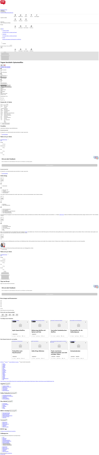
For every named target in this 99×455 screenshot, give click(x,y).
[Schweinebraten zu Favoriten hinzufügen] (85, 343)
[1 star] (2, 315)
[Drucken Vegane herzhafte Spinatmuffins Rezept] (1, 65)
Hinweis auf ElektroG (6, 442)
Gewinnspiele (4, 389)
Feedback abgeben (49, 165)
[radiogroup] (49, 315)
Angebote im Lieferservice (6, 386)
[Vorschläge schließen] (1, 47)
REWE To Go (4, 423)
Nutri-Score (4, 417)
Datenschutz (4, 438)
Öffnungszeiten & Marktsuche (7, 415)
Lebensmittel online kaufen (6, 395)
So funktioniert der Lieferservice (7, 396)
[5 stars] (17, 315)
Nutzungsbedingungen (6, 440)
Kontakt (3, 408)
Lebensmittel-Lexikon (6, 413)
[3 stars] (10, 315)
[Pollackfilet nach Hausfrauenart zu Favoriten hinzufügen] (27, 343)
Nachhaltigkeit (4, 403)
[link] (50, 31)
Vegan (5, 66)
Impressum (4, 439)
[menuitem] (15, 15)
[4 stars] (13, 315)
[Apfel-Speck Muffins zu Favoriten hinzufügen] (27, 322)
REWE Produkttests (5, 390)
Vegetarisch (2, 66)
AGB (3, 437)
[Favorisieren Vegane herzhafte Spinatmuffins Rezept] (4, 65)
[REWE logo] (2, 28)
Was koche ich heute (5, 416)
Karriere (3, 405)
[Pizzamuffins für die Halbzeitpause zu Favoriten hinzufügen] (85, 322)
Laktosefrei (8, 66)
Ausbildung (4, 406)
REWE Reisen (4, 422)
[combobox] (5, 46)
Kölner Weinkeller (5, 426)
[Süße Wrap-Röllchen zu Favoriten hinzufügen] (47, 343)
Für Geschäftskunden (5, 398)
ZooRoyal (4, 425)
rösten (26, 231)
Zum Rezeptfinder (5, 134)
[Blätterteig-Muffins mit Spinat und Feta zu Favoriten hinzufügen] (47, 322)
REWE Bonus (4, 387)
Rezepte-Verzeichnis (5, 414)
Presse (3, 407)
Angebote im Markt (5, 385)
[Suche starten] (11, 46)
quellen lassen (61, 214)
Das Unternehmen (5, 404)
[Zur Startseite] (3, 6)
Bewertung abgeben (4, 316)
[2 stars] (6, 315)
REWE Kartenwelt (5, 448)
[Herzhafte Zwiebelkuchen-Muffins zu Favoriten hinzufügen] (66, 322)
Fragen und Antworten (6, 412)
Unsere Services (5, 388)
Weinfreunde (4, 449)
